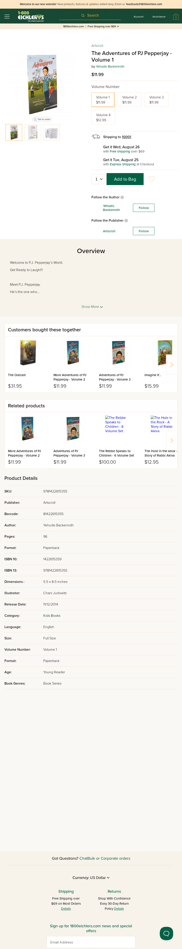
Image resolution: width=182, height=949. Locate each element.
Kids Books (51, 615)
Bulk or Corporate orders (108, 858)
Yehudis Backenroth (110, 66)
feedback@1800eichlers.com (144, 4)
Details (66, 909)
